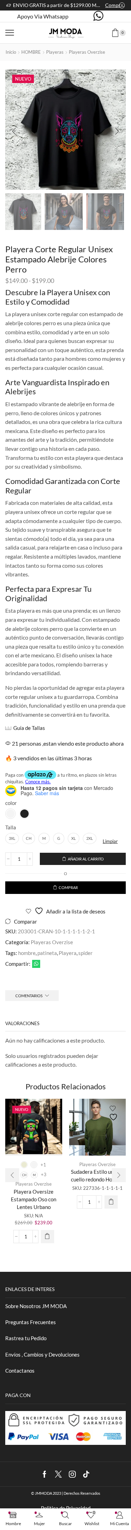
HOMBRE (31, 52)
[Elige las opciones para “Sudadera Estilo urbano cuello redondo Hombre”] (111, 1202)
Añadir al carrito (86, 859)
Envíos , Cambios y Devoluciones (42, 1354)
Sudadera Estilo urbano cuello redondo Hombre (97, 1175)
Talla (10, 827)
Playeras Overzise (87, 52)
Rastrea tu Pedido (25, 1338)
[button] (14, 131)
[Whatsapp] (98, 16)
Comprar (115, 5)
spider (85, 953)
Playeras (55, 52)
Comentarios (29, 995)
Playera (68, 953)
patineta (47, 953)
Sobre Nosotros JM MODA (36, 1306)
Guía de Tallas (29, 728)
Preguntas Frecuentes (30, 1322)
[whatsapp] (35, 964)
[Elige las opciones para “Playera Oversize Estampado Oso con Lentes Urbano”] (47, 1236)
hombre (27, 953)
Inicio (11, 52)
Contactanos (20, 1370)
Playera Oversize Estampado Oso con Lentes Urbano (33, 1199)
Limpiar (110, 841)
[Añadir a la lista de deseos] (50, 1113)
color (11, 803)
